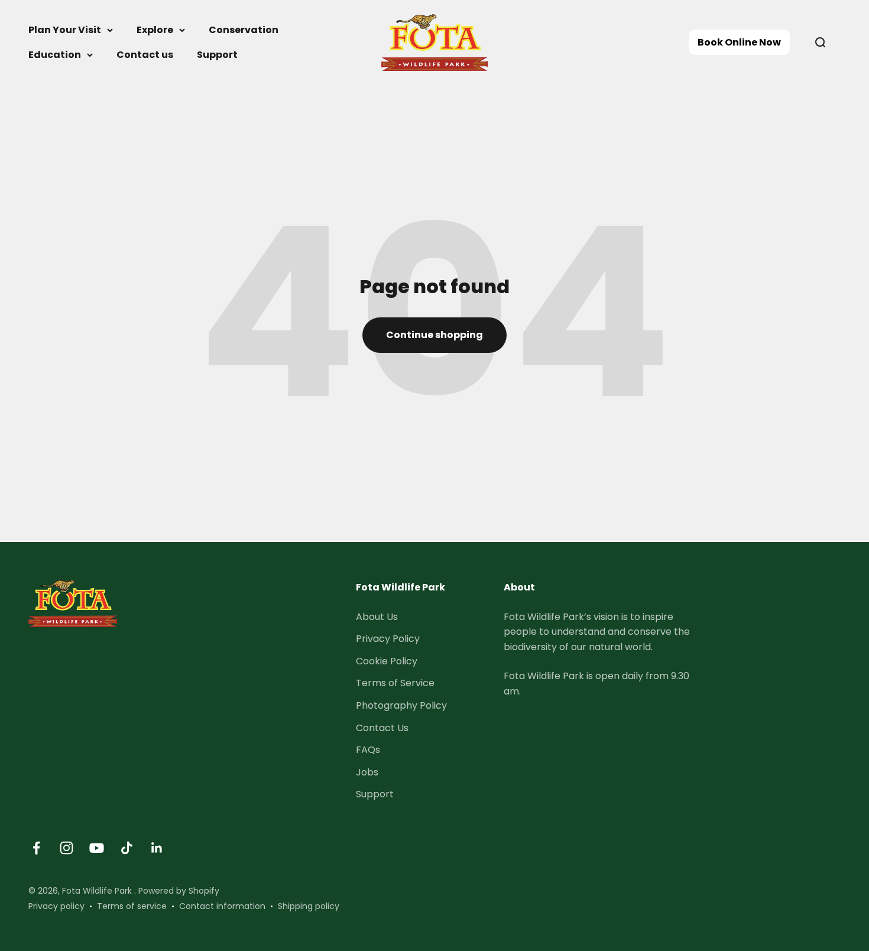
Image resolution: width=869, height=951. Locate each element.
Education (54, 54)
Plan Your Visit (64, 30)
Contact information (222, 906)
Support (217, 54)
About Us (377, 617)
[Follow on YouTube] (97, 848)
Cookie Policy (386, 661)
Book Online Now (739, 42)
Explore (155, 30)
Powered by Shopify (178, 891)
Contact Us (382, 728)
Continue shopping (434, 335)
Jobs (367, 772)
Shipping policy (308, 906)
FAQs (368, 750)
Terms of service (132, 906)
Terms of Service (395, 683)
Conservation (243, 30)
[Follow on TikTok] (127, 848)
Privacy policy (56, 906)
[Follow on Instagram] (66, 848)
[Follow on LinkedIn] (157, 848)
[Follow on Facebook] (36, 848)
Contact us (144, 54)
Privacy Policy (388, 638)
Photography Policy (401, 705)
